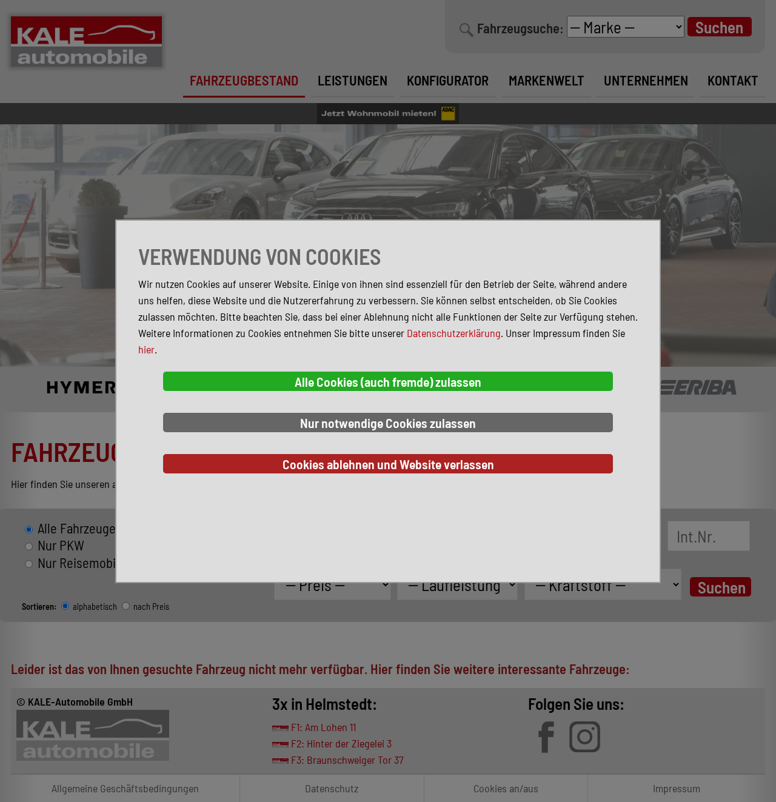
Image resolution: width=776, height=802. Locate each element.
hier (146, 349)
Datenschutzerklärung (454, 332)
